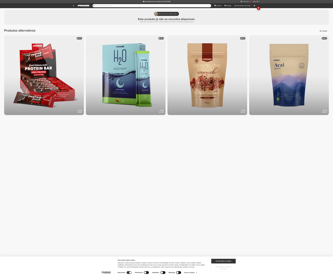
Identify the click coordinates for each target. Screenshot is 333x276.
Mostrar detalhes (189, 272)
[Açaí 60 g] (290, 76)
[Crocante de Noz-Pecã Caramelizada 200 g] (208, 76)
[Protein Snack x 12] (45, 76)
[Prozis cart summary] (254, 5)
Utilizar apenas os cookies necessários (223, 268)
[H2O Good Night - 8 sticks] (127, 76)
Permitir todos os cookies (223, 261)
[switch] (146, 272)
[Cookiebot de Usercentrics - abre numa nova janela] (106, 272)
